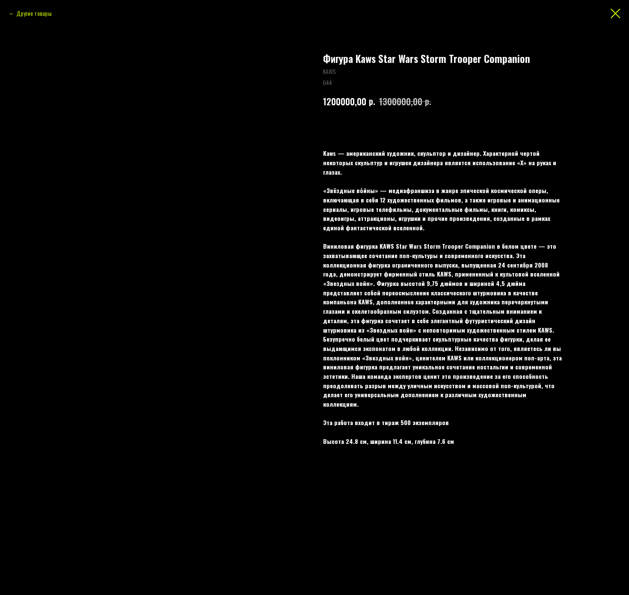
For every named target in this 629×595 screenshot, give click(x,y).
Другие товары (34, 13)
